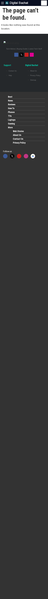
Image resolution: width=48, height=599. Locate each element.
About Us (17, 135)
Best (10, 96)
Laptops (12, 119)
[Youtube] (27, 55)
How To (11, 108)
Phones (11, 112)
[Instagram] (32, 55)
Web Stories (18, 131)
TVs (10, 116)
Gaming (11, 123)
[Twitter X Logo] (21, 55)
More (10, 127)
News (10, 100)
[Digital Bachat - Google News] (33, 156)
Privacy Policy (19, 142)
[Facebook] (16, 55)
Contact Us (18, 139)
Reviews (11, 104)
